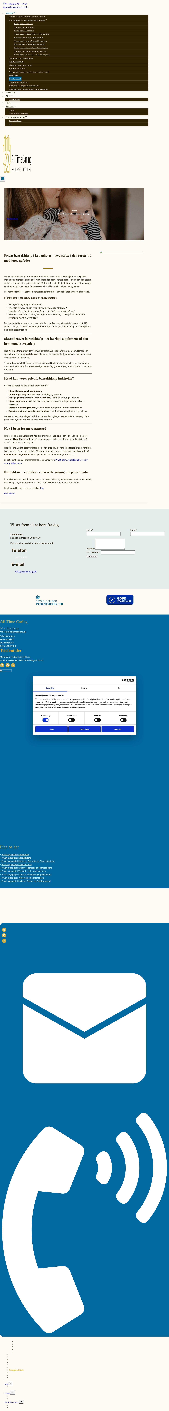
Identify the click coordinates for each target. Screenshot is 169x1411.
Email (133, 530)
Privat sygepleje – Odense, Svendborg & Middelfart (30, 51)
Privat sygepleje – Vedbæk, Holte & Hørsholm (28, 37)
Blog (6, 1384)
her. (42, 488)
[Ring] (84, 1332)
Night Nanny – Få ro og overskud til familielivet (24, 86)
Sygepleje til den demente (17, 68)
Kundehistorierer (14, 100)
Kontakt (11, 110)
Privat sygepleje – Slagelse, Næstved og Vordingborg (31, 48)
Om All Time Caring (15, 121)
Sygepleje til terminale (16, 62)
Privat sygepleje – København (23, 24)
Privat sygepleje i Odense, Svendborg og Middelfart (26, 874)
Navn (90, 530)
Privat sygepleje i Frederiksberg (16, 864)
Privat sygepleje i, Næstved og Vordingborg (22, 878)
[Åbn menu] (2, 179)
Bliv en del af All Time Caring (18, 114)
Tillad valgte (84, 729)
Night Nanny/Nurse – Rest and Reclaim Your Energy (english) (28, 89)
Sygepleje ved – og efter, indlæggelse (21, 58)
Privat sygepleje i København (15, 854)
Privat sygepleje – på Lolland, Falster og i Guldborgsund (31, 55)
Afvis (51, 729)
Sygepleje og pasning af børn (18, 82)
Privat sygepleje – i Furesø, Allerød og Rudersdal (29, 44)
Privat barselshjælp (15, 79)
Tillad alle (117, 729)
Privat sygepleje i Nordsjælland (16, 858)
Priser (8, 103)
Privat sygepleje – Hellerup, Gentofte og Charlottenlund (31, 34)
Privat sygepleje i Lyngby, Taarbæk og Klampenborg (26, 868)
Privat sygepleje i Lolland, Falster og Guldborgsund (26, 881)
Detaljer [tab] (84, 688)
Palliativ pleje (13, 75)
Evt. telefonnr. (94, 552)
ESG (10, 124)
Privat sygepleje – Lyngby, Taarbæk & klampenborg (30, 41)
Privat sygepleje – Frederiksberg (24, 27)
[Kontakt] (84, 1110)
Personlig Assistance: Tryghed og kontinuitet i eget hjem (27, 16)
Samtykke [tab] (50, 688)
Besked (91, 549)
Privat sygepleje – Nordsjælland (24, 31)
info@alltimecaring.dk (25, 571)
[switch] (71, 720)
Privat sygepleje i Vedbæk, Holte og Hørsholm (23, 871)
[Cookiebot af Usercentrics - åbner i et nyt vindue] (124, 680)
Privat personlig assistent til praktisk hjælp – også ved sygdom (29, 72)
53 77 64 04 (21, 557)
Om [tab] (118, 688)
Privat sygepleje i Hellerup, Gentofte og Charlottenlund (27, 861)
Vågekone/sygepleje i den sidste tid (20, 65)
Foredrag (10, 92)
